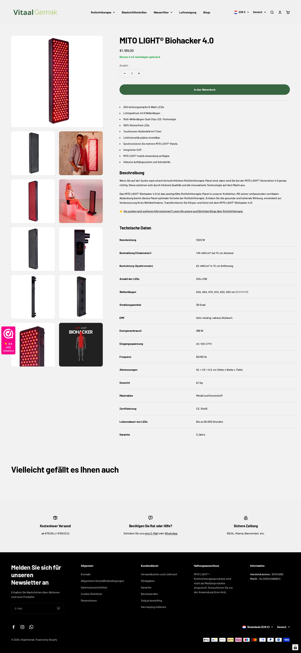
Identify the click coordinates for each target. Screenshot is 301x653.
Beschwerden (149, 593)
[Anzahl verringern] (125, 73)
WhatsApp (171, 533)
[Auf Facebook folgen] (13, 627)
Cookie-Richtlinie (91, 593)
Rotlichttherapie (101, 12)
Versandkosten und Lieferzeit (159, 574)
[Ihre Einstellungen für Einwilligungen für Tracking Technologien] (295, 647)
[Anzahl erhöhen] (139, 73)
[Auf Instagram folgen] (22, 627)
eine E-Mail (151, 533)
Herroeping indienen (153, 606)
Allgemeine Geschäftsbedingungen (102, 580)
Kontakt (86, 574)
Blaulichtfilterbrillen (134, 12)
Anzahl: (124, 65)
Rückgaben (148, 580)
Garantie (146, 587)
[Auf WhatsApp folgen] (31, 627)
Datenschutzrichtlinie (94, 587)
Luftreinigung (187, 12)
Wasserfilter (161, 12)
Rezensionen (89, 600)
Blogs (206, 12)
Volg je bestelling (151, 600)
